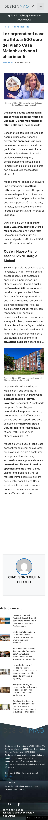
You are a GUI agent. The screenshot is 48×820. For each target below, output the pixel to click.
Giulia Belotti (8, 62)
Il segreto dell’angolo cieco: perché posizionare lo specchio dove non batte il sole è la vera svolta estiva (25, 689)
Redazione (8, 813)
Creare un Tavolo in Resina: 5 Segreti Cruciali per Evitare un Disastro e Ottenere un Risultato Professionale (24, 620)
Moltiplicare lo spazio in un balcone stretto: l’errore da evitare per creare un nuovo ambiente (24, 637)
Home (7, 27)
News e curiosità (21, 27)
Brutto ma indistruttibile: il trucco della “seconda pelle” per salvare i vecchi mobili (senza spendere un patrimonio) (24, 653)
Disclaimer (9, 816)
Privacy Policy (25, 813)
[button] (33, 6)
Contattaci (9, 776)
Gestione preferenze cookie (37, 818)
